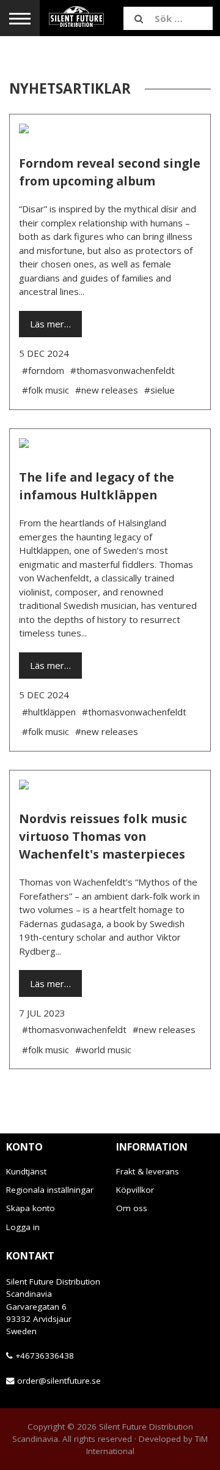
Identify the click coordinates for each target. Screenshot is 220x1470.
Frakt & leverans (147, 1171)
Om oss (131, 1208)
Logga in (23, 1227)
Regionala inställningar (50, 1189)
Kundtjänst (26, 1171)
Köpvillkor (135, 1189)
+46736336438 (44, 1355)
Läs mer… (50, 324)
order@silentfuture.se (59, 1380)
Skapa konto (30, 1208)
